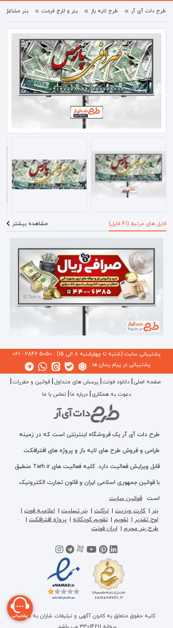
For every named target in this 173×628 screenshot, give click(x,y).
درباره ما (79, 394)
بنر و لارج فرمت (60, 11)
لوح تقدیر (146, 519)
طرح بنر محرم (141, 528)
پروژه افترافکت (48, 519)
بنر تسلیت (74, 511)
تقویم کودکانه (90, 519)
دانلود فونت (116, 382)
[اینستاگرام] (59, 551)
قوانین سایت (125, 498)
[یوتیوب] (91, 551)
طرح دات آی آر (148, 11)
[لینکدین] (114, 551)
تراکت (101, 511)
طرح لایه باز (104, 11)
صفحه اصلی (147, 382)
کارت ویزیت (130, 511)
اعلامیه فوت (39, 511)
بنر (155, 511)
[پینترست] (103, 551)
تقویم (121, 519)
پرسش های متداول (76, 382)
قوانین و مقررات (31, 382)
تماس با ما (54, 394)
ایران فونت (104, 528)
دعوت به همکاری (111, 394)
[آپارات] (80, 551)
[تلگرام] (70, 551)
